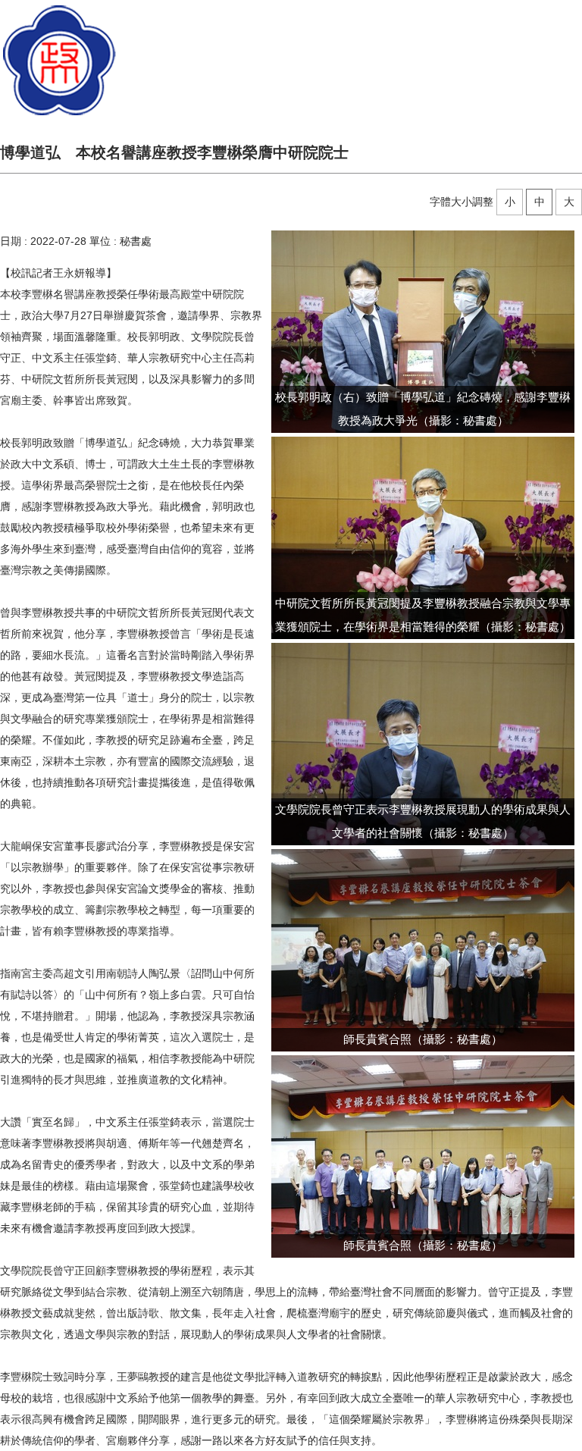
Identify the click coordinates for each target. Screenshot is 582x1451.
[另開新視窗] (422, 331)
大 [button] (569, 202)
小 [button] (510, 202)
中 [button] (539, 202)
